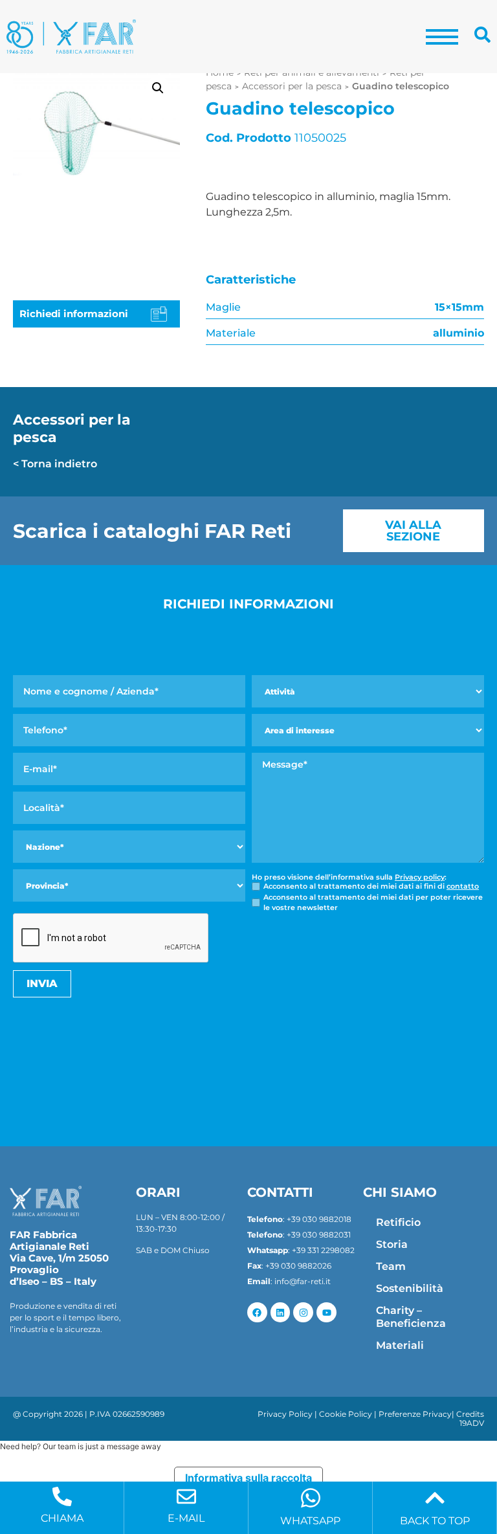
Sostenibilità (409, 1288)
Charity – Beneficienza (411, 1316)
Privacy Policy (285, 1414)
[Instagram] (303, 1312)
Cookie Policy (345, 1414)
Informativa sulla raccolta (248, 1477)
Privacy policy (420, 877)
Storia (392, 1244)
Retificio (398, 1222)
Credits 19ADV (470, 1418)
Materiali (400, 1345)
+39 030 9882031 (319, 1234)
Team (391, 1266)
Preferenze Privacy (415, 1414)
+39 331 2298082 (323, 1250)
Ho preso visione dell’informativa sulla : (349, 877)
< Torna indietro (55, 464)
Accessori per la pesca (292, 86)
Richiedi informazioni (73, 313)
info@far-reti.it (302, 1281)
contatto (463, 886)
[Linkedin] (281, 1312)
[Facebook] (257, 1312)
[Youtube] (326, 1312)
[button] (158, 88)
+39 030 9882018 (319, 1219)
